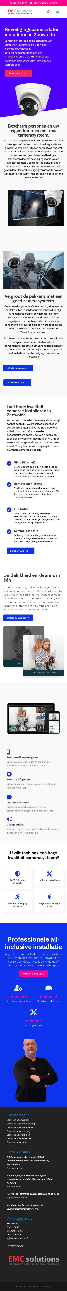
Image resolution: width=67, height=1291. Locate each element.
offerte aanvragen (16, 368)
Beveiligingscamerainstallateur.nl (23, 1208)
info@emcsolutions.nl (17, 1238)
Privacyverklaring (15, 1245)
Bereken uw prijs (18, 73)
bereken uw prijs (15, 382)
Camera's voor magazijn (19, 1131)
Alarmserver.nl (14, 1186)
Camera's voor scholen (18, 1134)
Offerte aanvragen (33, 973)
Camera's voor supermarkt (20, 1138)
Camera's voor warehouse (20, 1127)
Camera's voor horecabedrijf (21, 1123)
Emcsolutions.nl (14, 1168)
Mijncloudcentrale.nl (17, 1197)
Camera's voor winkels (18, 1119)
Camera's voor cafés (17, 1142)
